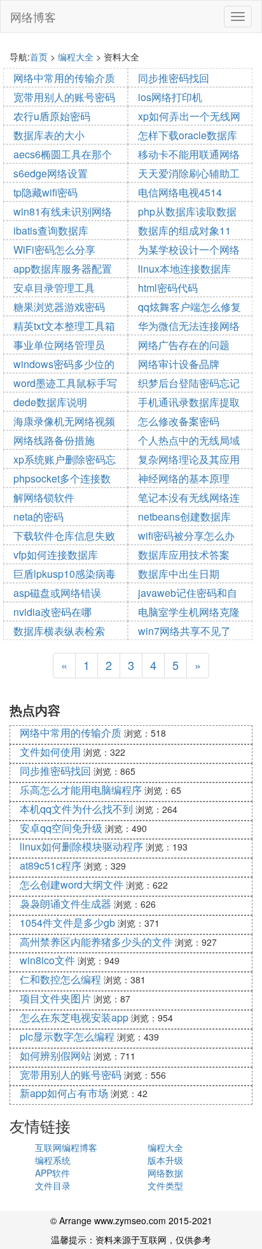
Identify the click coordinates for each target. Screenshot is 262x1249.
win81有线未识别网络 (62, 211)
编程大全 (75, 56)
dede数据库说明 (50, 402)
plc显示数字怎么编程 (67, 1036)
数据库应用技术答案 (184, 554)
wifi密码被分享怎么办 (186, 535)
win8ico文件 (47, 960)
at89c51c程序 (50, 865)
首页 (39, 56)
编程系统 (53, 1160)
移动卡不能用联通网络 (189, 154)
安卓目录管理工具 (54, 287)
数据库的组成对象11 (184, 230)
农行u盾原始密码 (51, 116)
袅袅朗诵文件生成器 (65, 903)
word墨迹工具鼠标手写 (65, 383)
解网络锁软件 (43, 497)
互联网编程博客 (66, 1147)
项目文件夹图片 (55, 998)
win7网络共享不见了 (184, 631)
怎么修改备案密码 (178, 421)
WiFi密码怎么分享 (54, 249)
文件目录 (53, 1185)
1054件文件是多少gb (67, 922)
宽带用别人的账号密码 (64, 97)
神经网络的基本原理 (184, 478)
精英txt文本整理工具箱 (64, 325)
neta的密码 (38, 516)
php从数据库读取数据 (187, 211)
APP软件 (52, 1172)
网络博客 (33, 16)
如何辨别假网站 (55, 1055)
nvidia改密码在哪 (52, 611)
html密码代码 (168, 287)
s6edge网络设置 (50, 173)
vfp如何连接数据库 (55, 554)
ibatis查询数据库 (50, 230)
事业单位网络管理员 (59, 345)
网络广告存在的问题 (184, 345)
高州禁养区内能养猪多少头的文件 (96, 941)
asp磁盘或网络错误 (57, 592)
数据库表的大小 (49, 135)
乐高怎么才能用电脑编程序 (81, 789)
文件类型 (165, 1185)
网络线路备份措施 (54, 440)
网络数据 (165, 1172)
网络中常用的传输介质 (64, 78)
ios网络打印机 (170, 97)
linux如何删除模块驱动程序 (81, 846)
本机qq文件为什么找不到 (76, 809)
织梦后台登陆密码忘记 (189, 383)
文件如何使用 (50, 751)
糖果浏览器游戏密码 (59, 306)
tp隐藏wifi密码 (45, 192)
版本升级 (165, 1160)
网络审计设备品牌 (178, 364)
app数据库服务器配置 (62, 268)
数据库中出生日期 (178, 573)
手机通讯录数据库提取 (189, 402)
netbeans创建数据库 (184, 516)
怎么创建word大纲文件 (71, 884)
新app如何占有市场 (64, 1093)
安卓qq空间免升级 (61, 828)
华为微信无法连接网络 (189, 325)
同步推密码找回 (173, 78)
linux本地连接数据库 (184, 268)
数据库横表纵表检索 (59, 631)
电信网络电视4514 (180, 192)
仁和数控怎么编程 (60, 979)
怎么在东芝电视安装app (74, 1017)
